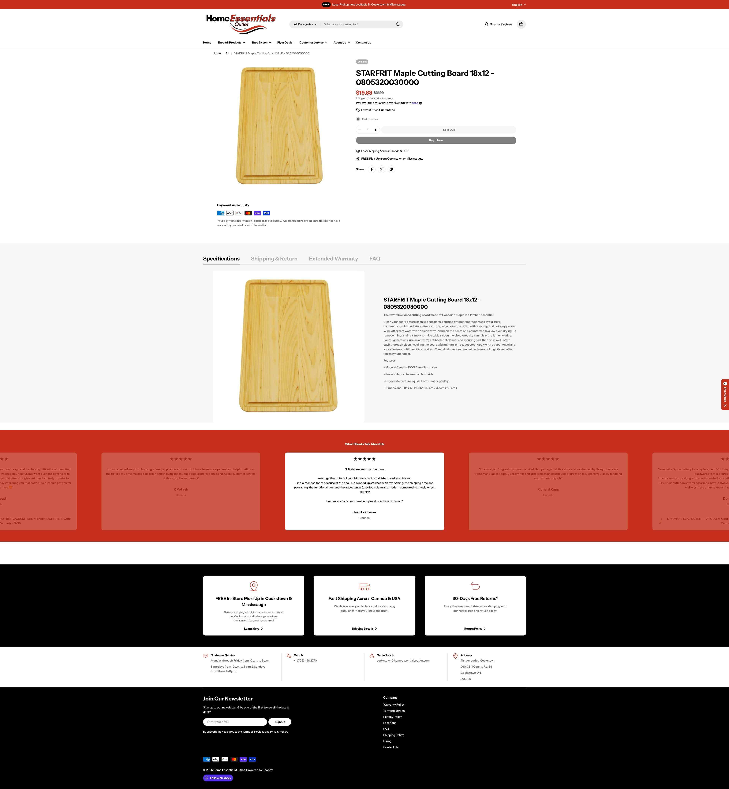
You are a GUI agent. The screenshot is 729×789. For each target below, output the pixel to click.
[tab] (221, 259)
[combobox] (346, 24)
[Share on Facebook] (372, 169)
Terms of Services (253, 731)
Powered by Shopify (259, 770)
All (227, 53)
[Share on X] (381, 169)
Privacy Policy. (279, 731)
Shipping (361, 98)
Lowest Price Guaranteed (378, 110)
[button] (725, 394)
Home (217, 53)
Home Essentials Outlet (229, 770)
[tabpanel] (364, 347)
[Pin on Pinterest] (391, 169)
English (517, 4)
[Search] (398, 24)
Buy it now (436, 140)
